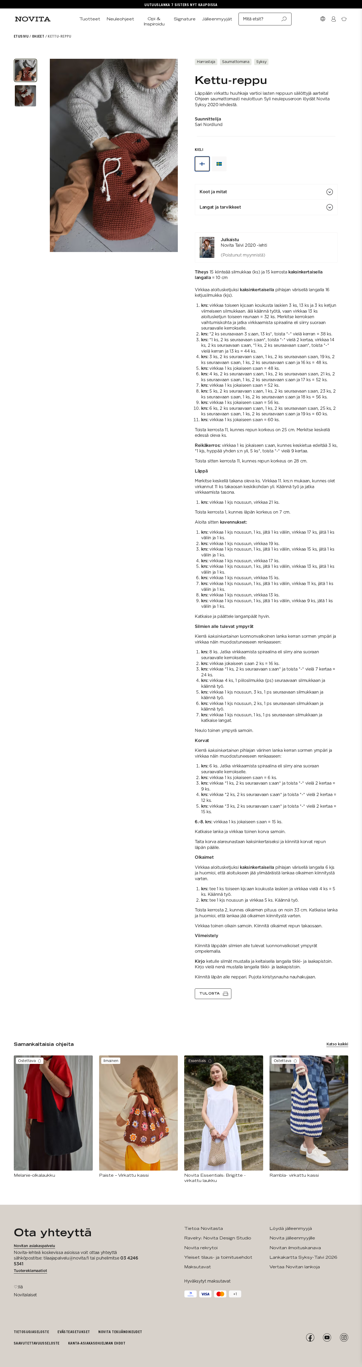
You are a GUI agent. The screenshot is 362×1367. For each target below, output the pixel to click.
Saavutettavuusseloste (37, 1343)
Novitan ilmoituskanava (295, 1247)
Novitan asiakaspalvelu (34, 1246)
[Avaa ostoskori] (344, 19)
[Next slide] (173, 155)
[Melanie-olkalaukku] (53, 1116)
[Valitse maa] (323, 19)
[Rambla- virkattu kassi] (309, 1116)
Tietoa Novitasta (203, 1228)
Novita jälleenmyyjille (292, 1237)
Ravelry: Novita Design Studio (217, 1237)
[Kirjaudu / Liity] (333, 19)
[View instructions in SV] (219, 163)
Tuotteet (89, 18)
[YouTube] (327, 1337)
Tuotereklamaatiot (30, 1271)
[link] (266, 247)
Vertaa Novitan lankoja (295, 1266)
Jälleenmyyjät (217, 18)
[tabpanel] (266, 615)
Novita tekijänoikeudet (120, 1331)
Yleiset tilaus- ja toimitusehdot (218, 1257)
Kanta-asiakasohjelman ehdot (96, 1343)
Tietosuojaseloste (31, 1331)
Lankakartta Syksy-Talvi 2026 (303, 1257)
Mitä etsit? (253, 18)
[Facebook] (310, 1337)
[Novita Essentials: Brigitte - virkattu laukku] (223, 1119)
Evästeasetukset (74, 1331)
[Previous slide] (54, 155)
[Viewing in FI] (202, 163)
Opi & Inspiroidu (154, 21)
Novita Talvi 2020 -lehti (244, 245)
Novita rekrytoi (201, 1247)
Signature (185, 18)
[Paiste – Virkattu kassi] (138, 1116)
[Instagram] (344, 1337)
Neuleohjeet (120, 18)
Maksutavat (197, 1266)
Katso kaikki (337, 1044)
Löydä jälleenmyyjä (291, 1228)
